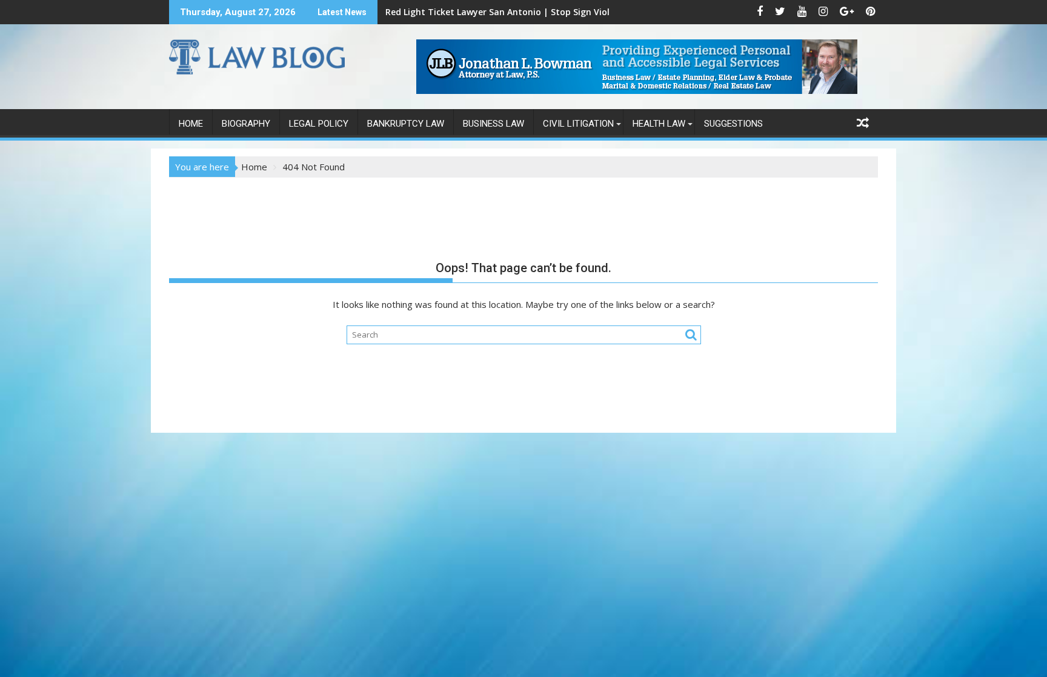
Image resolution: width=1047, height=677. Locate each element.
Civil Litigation (578, 123)
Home (191, 123)
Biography (246, 123)
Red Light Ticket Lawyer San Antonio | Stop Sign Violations (511, 12)
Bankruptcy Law (405, 123)
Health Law (659, 123)
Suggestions (733, 123)
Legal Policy (318, 123)
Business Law (493, 123)
